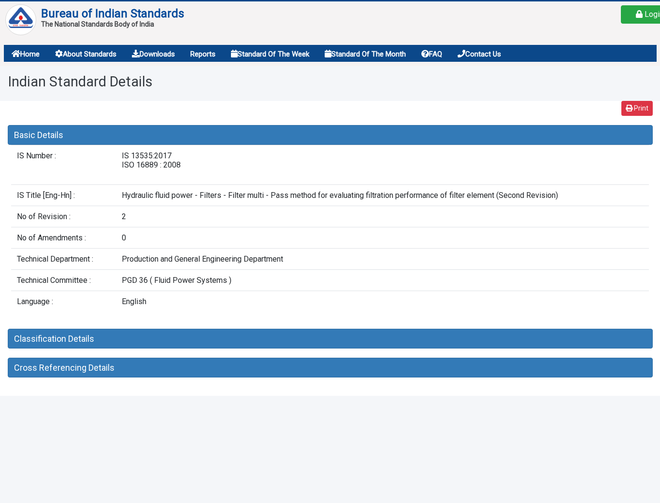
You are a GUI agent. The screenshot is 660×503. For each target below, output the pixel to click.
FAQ (435, 54)
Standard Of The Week (273, 54)
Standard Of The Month (368, 54)
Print (640, 108)
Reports (202, 54)
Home (30, 54)
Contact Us (483, 54)
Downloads (157, 54)
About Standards (89, 54)
